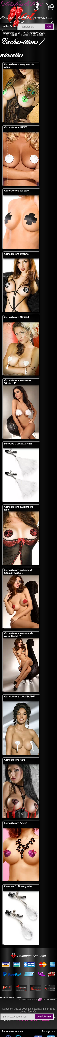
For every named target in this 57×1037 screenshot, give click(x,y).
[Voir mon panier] (50, 6)
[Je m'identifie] (36, 9)
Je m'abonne (44, 1016)
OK (49, 26)
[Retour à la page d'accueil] (22, 11)
